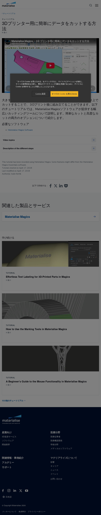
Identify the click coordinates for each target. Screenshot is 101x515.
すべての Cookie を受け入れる (64, 94)
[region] (50, 88)
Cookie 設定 (40, 94)
